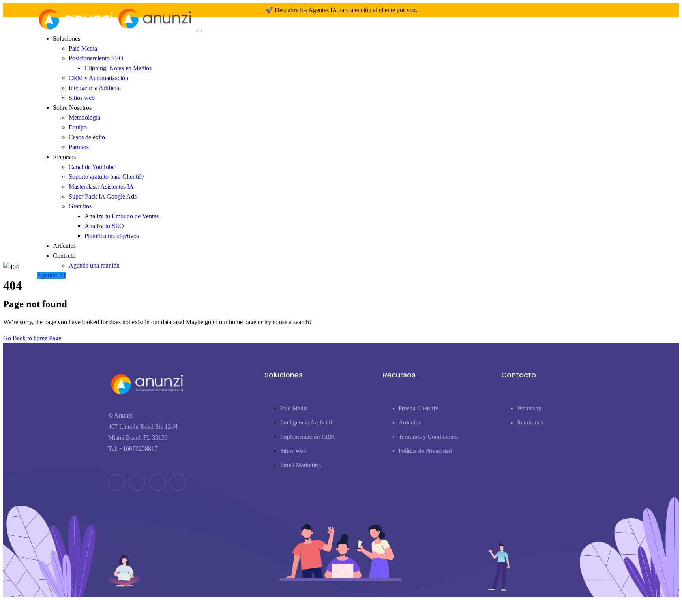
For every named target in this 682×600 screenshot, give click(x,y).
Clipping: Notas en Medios (118, 68)
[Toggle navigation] (199, 31)
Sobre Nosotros (72, 107)
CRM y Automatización (98, 78)
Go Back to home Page (32, 338)
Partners (79, 147)
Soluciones (66, 38)
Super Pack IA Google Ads (103, 196)
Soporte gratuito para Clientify (106, 176)
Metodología (84, 117)
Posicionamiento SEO (96, 58)
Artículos (64, 245)
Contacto (64, 255)
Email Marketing (300, 465)
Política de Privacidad (425, 451)
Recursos (64, 157)
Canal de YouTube (92, 166)
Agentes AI (51, 275)
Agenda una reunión (94, 265)
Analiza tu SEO (104, 226)
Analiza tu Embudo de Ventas (121, 216)
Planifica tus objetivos (111, 235)
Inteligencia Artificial (95, 87)
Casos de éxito (87, 137)
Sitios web (82, 97)
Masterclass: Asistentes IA (101, 186)
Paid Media (83, 48)
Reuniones (530, 422)
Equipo (78, 127)
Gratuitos (80, 206)
